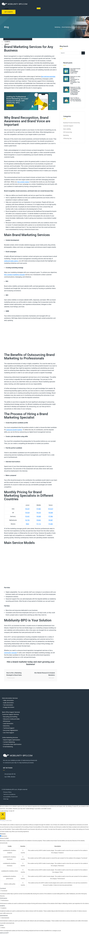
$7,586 (51, 516)
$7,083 (39, 509)
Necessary (4, 836)
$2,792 (27, 520)
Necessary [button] (3, 834)
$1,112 (39, 524)
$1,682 (51, 524)
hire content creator (23, 182)
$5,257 (27, 509)
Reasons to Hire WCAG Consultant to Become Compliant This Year (75, 80)
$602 (27, 524)
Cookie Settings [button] (4, 811)
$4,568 (39, 516)
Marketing (66, 135)
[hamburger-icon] (39, 8)
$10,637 (50, 509)
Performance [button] (3, 898)
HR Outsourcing (67, 132)
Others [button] (2, 925)
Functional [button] (3, 888)
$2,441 (27, 516)
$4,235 (39, 513)
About (7, 44)
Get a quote (9, 12)
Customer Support (68, 126)
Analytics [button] (2, 905)
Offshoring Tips (67, 138)
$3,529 (27, 513)
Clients (7, 41)
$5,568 (51, 513)
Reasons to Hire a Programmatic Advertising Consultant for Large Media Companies (75, 90)
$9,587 (51, 520)
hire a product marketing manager (14, 274)
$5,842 (39, 520)
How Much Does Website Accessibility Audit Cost (75, 71)
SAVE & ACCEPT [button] (4, 933)
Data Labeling (67, 129)
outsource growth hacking (14, 430)
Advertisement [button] (4, 915)
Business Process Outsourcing (71, 122)
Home (7, 9)
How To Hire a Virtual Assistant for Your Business (75, 99)
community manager (10, 653)
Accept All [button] (11, 811)
